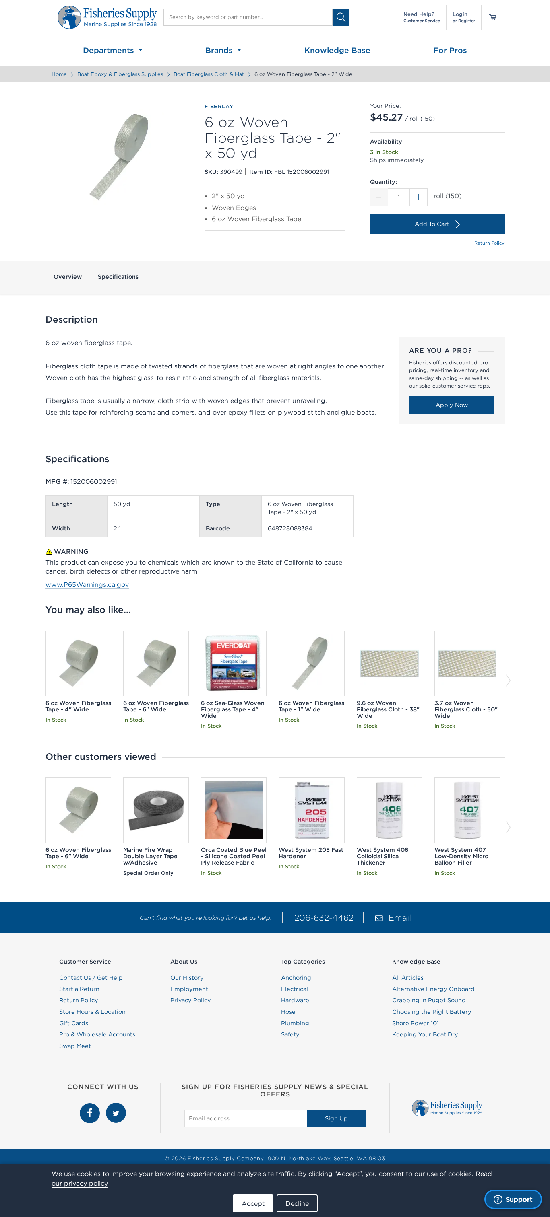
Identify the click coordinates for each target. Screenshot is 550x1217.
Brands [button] (220, 50)
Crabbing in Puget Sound (429, 1000)
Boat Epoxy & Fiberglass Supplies (120, 74)
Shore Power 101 (415, 1023)
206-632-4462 (324, 917)
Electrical (294, 989)
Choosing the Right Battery (431, 1012)
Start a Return (79, 989)
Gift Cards (73, 1023)
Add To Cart (432, 224)
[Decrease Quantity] (379, 197)
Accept (253, 1203)
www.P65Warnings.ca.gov (87, 584)
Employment (189, 989)
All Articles (408, 977)
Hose (288, 1012)
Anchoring (296, 977)
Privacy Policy (190, 1000)
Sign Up (336, 1118)
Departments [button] (109, 50)
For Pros (450, 50)
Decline (297, 1203)
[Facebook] (91, 1107)
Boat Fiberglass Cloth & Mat (209, 74)
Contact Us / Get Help (91, 977)
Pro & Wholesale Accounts (97, 1034)
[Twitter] (116, 1107)
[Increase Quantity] (419, 197)
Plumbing (295, 1023)
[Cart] (490, 17)
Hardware (295, 1000)
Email (400, 917)
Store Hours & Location (92, 1012)
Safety (290, 1034)
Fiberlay (219, 106)
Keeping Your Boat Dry (425, 1034)
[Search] (341, 17)
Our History (187, 977)
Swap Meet (75, 1046)
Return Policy (489, 243)
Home (59, 74)
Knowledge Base (337, 50)
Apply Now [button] (452, 405)
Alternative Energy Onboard (433, 989)
